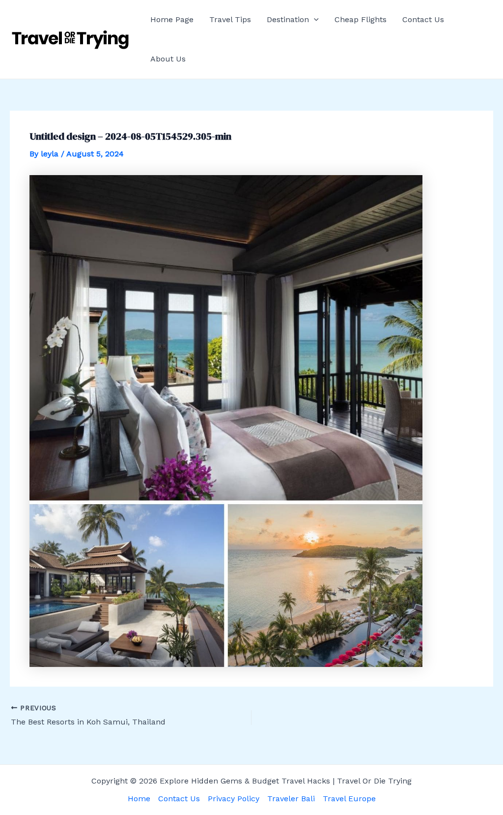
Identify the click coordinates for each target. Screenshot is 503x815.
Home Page (172, 19)
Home (139, 798)
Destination (288, 19)
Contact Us (423, 19)
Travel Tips (230, 19)
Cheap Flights (361, 19)
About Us (168, 58)
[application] (314, 19)
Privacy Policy (233, 798)
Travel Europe (349, 798)
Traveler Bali (291, 798)
